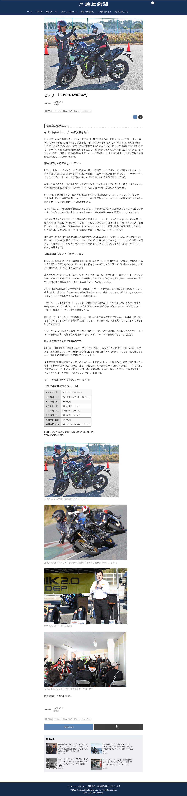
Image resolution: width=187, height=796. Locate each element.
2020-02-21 (59, 102)
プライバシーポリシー (76, 786)
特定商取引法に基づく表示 (108, 786)
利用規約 (91, 786)
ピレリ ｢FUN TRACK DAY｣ (66, 95)
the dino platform (96, 793)
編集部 (56, 104)
